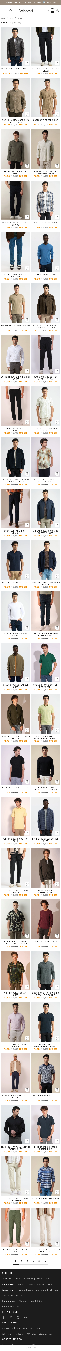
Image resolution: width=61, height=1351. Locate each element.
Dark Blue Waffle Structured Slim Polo (45, 1045)
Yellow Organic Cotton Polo (15, 840)
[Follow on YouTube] (25, 1317)
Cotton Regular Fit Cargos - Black (45, 70)
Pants (49, 1284)
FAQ (27, 1334)
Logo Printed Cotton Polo (15, 326)
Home (3, 18)
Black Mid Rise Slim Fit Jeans (15, 429)
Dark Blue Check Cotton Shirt (45, 840)
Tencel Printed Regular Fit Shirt (45, 429)
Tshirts (39, 1279)
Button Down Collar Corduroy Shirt (45, 173)
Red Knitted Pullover (45, 942)
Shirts (17, 1279)
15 (39, 1261)
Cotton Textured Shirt (45, 120)
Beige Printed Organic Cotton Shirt (46, 481)
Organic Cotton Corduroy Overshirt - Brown (45, 327)
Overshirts (28, 1279)
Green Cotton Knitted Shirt (15, 173)
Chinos (40, 1284)
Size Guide (21, 1328)
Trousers (30, 1284)
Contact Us (7, 1328)
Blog (34, 1334)
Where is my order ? (12, 1334)
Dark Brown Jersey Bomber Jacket (45, 891)
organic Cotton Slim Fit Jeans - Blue (15, 275)
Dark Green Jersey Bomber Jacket (15, 737)
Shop (12, 18)
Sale (20, 18)
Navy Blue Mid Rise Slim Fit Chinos (16, 224)
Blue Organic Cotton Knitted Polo (45, 1148)
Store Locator (46, 1334)
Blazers (20, 1295)
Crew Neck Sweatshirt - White (15, 635)
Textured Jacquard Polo (15, 582)
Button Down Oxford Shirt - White (15, 378)
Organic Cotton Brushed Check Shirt (15, 121)
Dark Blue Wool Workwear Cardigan (45, 583)
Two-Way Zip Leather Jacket (15, 69)
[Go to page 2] (45, 1261)
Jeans (20, 1284)
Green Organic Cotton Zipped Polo (45, 686)
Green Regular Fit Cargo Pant (15, 1251)
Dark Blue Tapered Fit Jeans (15, 532)
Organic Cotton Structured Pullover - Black (45, 789)
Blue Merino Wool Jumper (45, 274)
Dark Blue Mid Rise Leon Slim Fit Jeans (45, 635)
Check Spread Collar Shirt (45, 1198)
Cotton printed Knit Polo (45, 1096)
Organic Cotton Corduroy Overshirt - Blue (15, 481)
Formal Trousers (10, 1306)
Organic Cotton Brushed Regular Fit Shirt (45, 994)
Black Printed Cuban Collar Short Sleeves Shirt (16, 943)
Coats (30, 1290)
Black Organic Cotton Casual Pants (46, 378)
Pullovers (53, 1290)
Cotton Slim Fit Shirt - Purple (15, 1045)
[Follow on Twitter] (11, 1317)
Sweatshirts (8, 1295)
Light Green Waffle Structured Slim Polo (45, 737)
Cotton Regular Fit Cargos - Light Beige (45, 1251)
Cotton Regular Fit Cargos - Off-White (15, 1199)
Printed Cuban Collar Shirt (15, 994)
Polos (48, 1279)
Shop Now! (51, 2)
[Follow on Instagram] (18, 1317)
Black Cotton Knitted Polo (15, 788)
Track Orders (36, 1328)
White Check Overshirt (45, 223)
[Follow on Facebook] (3, 1317)
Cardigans (41, 1290)
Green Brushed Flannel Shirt (15, 686)
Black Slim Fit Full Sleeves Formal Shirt (15, 1148)
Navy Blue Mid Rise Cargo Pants (15, 1097)
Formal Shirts (36, 1301)
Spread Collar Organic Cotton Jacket (45, 532)
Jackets (21, 1290)
